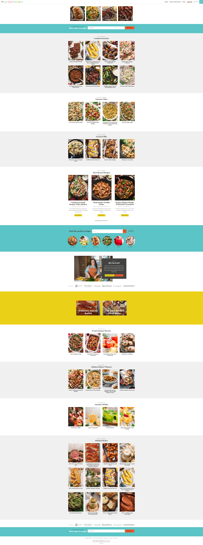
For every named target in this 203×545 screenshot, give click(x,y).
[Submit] (125, 231)
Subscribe (189, 1)
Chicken (120, 206)
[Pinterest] (198, 2)
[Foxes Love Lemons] (12, 1)
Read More (77, 215)
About (183, 1)
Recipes (166, 1)
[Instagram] (194, 2)
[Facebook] (196, 2)
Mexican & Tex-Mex (97, 206)
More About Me (109, 275)
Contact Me (118, 275)
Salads (74, 206)
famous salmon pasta (175, 1)
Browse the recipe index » (131, 231)
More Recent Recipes (101, 220)
